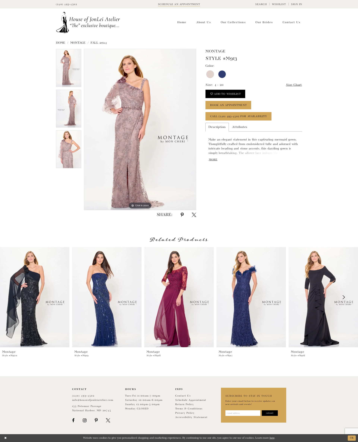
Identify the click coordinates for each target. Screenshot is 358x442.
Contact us (183, 395)
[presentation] (34, 297)
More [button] (213, 159)
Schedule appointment (190, 400)
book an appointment (228, 105)
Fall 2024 (99, 43)
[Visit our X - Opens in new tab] (108, 420)
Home (60, 43)
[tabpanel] (68, 69)
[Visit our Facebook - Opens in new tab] (73, 420)
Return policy (184, 404)
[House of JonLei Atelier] (88, 22)
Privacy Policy (185, 413)
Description (217, 127)
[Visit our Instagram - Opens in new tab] (85, 420)
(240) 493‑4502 (83, 395)
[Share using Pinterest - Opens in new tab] (182, 214)
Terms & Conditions (188, 408)
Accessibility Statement (191, 417)
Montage (78, 43)
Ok (352, 438)
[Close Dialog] (5, 438)
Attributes (239, 127)
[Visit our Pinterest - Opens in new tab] (96, 420)
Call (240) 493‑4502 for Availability (238, 116)
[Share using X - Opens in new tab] (194, 214)
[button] (261, 4)
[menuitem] (261, 4)
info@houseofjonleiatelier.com (92, 400)
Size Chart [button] (294, 85)
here (272, 438)
